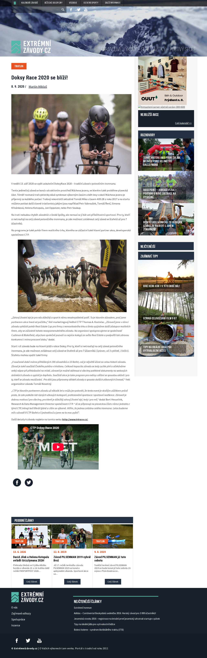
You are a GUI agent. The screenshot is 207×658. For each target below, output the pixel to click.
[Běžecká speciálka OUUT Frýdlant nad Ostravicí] (162, 80)
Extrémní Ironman (83, 607)
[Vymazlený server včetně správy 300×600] (161, 106)
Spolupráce (18, 619)
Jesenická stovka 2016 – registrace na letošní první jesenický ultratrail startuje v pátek (117, 618)
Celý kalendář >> (183, 123)
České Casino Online (145, 365)
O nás (14, 607)
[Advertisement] (72, 502)
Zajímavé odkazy (21, 613)
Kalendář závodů (29, 3)
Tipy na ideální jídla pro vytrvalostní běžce (94, 624)
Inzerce (15, 625)
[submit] (63, 9)
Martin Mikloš (38, 86)
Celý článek (31, 581)
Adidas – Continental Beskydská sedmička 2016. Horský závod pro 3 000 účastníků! (115, 613)
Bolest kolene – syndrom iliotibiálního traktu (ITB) (99, 629)
